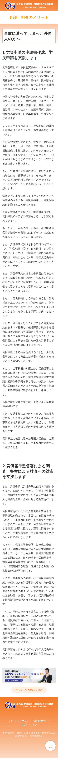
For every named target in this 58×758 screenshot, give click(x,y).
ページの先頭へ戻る (31, 690)
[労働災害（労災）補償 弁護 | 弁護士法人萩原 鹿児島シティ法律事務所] (29, 6)
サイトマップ (30, 724)
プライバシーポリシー (19, 720)
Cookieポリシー (41, 720)
